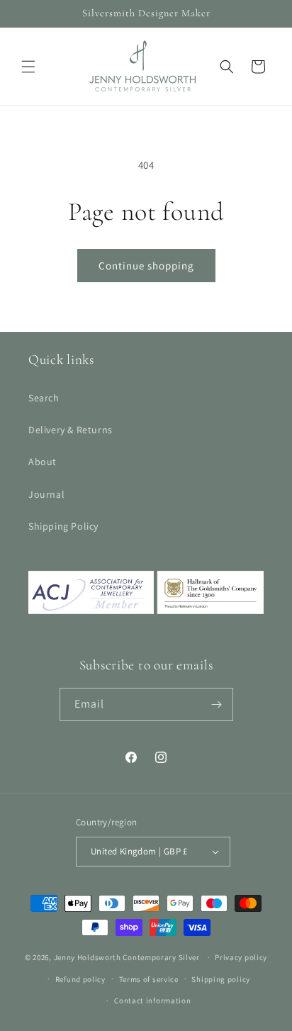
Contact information (152, 1000)
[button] (28, 66)
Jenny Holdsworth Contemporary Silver (127, 957)
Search (44, 397)
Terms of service (149, 979)
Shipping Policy (63, 526)
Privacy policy (241, 957)
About (42, 461)
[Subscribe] (216, 704)
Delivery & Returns (70, 429)
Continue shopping (146, 265)
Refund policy (80, 979)
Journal (46, 494)
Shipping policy (220, 979)
